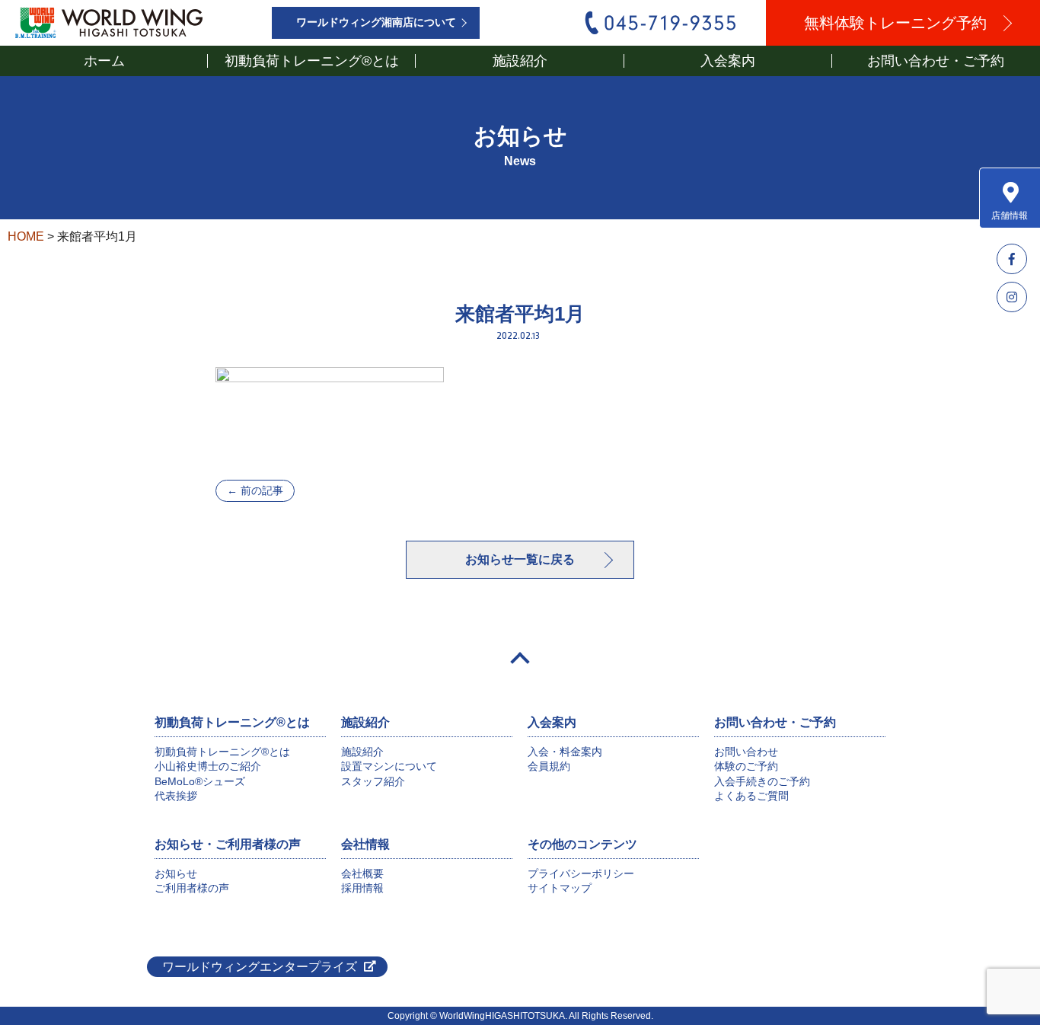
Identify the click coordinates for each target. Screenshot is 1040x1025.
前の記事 (255, 490)
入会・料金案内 (565, 752)
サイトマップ (560, 888)
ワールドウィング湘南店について (376, 22)
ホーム (104, 61)
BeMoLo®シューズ (200, 781)
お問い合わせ (746, 752)
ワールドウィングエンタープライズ (259, 966)
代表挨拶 (176, 796)
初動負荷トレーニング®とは (222, 752)
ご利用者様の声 (192, 888)
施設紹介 (362, 752)
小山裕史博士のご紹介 (208, 766)
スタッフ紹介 (373, 781)
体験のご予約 (746, 766)
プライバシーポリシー (581, 873)
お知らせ (176, 873)
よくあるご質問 (751, 796)
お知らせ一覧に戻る (520, 559)
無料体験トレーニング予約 (895, 22)
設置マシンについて (389, 766)
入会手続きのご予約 (762, 781)
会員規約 (549, 766)
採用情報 (362, 888)
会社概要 (362, 873)
